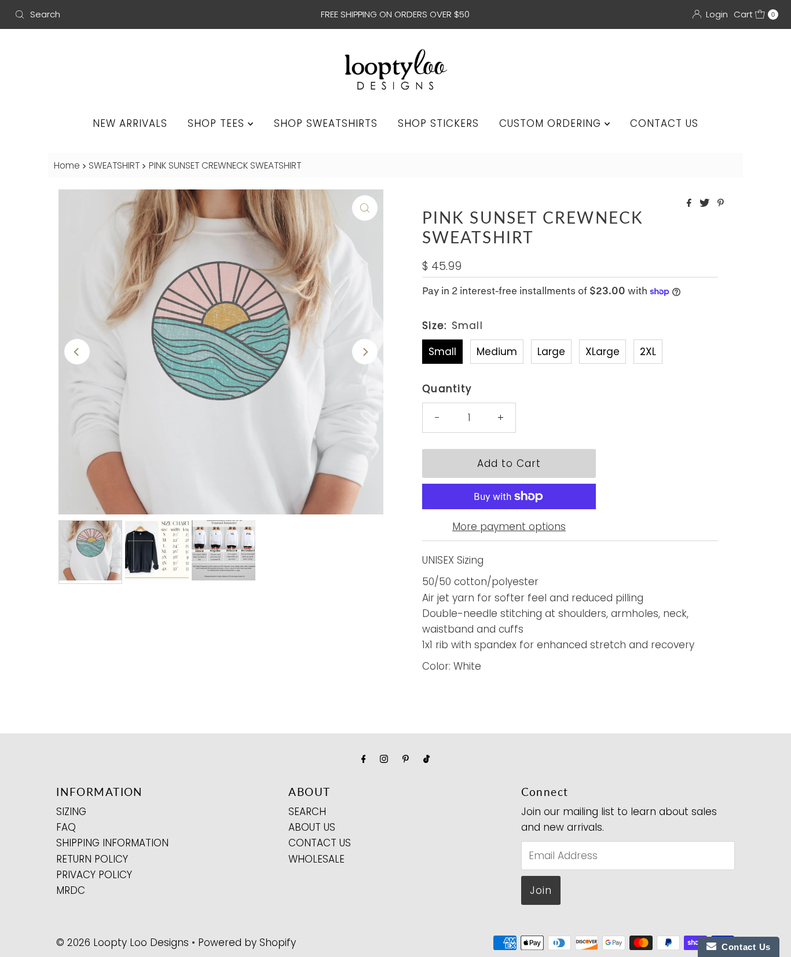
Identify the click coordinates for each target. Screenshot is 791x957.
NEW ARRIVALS (130, 123)
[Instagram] (384, 758)
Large (551, 352)
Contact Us (743, 947)
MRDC (70, 890)
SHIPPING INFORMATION (112, 843)
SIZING (71, 812)
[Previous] (77, 351)
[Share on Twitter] (706, 203)
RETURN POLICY (92, 858)
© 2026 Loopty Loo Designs (122, 942)
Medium (497, 352)
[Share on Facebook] (690, 203)
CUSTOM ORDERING (552, 123)
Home (67, 165)
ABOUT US (311, 827)
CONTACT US (664, 123)
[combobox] (135, 14)
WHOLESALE (316, 858)
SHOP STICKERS (438, 123)
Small (442, 352)
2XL (648, 352)
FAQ (66, 827)
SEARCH (307, 812)
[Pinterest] (405, 758)
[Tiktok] (426, 758)
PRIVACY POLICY (94, 875)
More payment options (509, 527)
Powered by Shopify (247, 942)
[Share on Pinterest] (720, 203)
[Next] (365, 351)
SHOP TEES (218, 123)
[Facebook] (363, 758)
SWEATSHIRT (114, 165)
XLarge (602, 352)
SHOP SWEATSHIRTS (326, 123)
